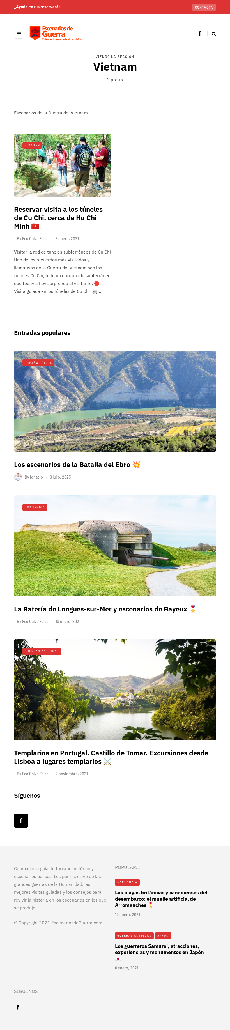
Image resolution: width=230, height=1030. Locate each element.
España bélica (38, 362)
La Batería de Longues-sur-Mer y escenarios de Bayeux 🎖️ (105, 608)
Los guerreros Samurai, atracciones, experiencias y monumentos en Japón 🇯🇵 (159, 952)
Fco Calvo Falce (35, 238)
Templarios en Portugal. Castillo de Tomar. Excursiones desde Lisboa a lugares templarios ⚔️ (111, 757)
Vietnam (32, 145)
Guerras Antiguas (42, 651)
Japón (163, 935)
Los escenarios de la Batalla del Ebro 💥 (77, 464)
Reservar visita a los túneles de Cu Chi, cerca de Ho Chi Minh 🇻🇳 (58, 218)
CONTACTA (204, 7)
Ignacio (36, 477)
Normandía (35, 507)
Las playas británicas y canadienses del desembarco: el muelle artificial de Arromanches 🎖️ (161, 898)
